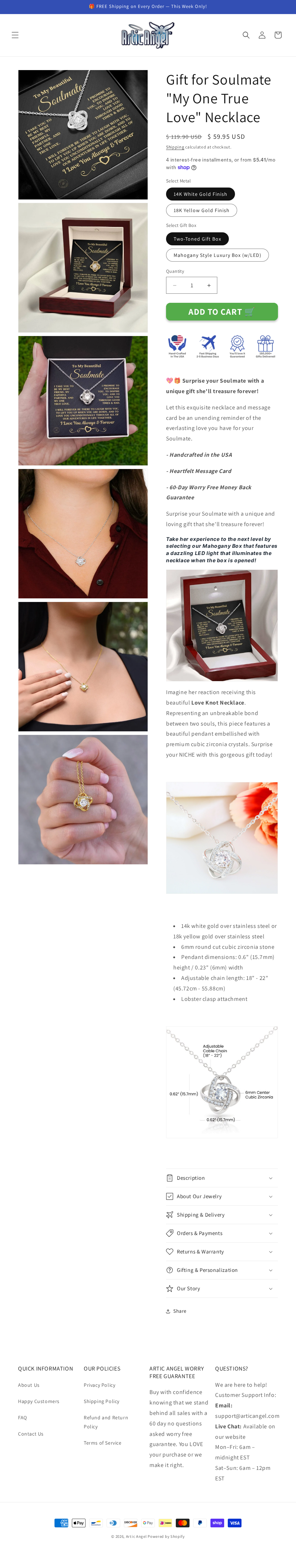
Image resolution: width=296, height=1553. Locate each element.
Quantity (175, 271)
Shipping (175, 147)
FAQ (22, 1417)
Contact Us (31, 1434)
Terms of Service (103, 1443)
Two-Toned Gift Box (197, 239)
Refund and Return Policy (106, 1422)
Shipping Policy (101, 1401)
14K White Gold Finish (200, 194)
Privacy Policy (99, 1385)
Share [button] (180, 1311)
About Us (29, 1385)
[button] (15, 35)
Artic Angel (136, 1536)
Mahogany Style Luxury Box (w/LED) (217, 255)
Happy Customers (39, 1401)
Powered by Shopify (166, 1536)
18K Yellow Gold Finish (202, 210)
